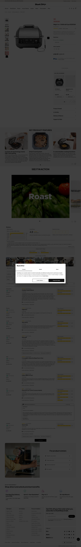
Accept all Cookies (56, 280)
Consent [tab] (23, 269)
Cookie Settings (40, 280)
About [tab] (57, 269)
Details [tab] (40, 269)
